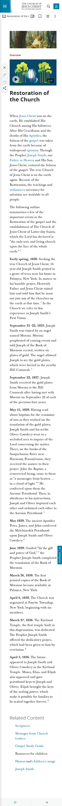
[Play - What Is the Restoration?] (15, 79)
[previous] (15, 802)
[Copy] (4, 82)
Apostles (35, 136)
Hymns (20, 761)
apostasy (32, 150)
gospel (33, 140)
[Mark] (4, 75)
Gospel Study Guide (29, 746)
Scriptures (22, 726)
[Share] (4, 88)
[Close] (4, 67)
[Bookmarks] (40, 16)
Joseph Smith (36, 155)
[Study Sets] (32, 16)
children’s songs (43, 761)
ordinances (17, 190)
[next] (46, 802)
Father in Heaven (22, 160)
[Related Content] (47, 16)
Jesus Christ (27, 116)
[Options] (55, 16)
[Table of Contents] (4, 16)
